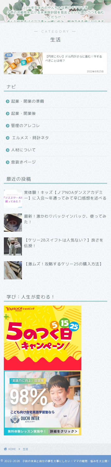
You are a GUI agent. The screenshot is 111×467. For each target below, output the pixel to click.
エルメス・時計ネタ (30, 137)
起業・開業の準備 (27, 101)
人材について (23, 150)
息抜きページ (23, 162)
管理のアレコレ (25, 125)
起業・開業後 (23, 113)
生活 (25, 449)
